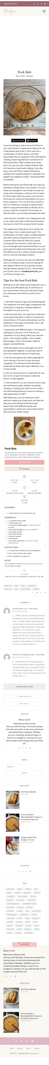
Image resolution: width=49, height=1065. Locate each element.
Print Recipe (33, 140)
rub (16, 589)
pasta (28, 922)
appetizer (10, 889)
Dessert (29, 907)
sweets (9, 933)
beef (36, 889)
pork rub (8, 589)
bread (9, 893)
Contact (37, 1048)
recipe (28, 925)
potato (9, 925)
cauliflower (22, 896)
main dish (36, 918)
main (27, 918)
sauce (36, 925)
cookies (20, 907)
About (28, 1048)
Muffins (19, 922)
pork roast (32, 586)
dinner (19, 911)
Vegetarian (28, 933)
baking (20, 889)
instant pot (24, 914)
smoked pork (25, 589)
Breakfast (27, 893)
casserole (10, 896)
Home (12, 1048)
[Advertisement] (24, 25)
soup (19, 929)
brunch (37, 893)
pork (22, 586)
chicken (10, 900)
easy (27, 911)
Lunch (19, 918)
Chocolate (20, 900)
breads (17, 893)
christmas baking (13, 904)
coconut (10, 907)
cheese (33, 896)
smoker (36, 589)
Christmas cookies (29, 904)
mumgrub (29, 76)
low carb (10, 918)
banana (28, 889)
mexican (10, 922)
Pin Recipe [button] (25, 469)
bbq (16, 586)
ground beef (11, 914)
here (22, 274)
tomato (18, 933)
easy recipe (36, 911)
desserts (10, 911)
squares (28, 929)
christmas (31, 900)
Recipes (20, 1048)
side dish (10, 929)
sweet (37, 929)
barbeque (8, 586)
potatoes (19, 925)
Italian (34, 914)
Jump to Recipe (19, 140)
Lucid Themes (34, 1053)
